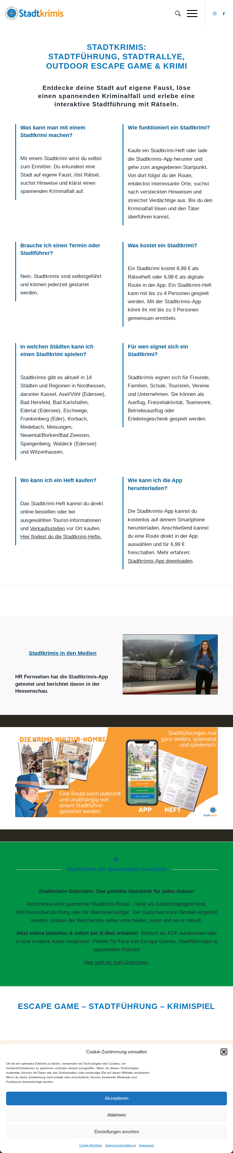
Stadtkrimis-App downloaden (160, 561)
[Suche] (175, 13)
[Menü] (189, 13)
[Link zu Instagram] (214, 13)
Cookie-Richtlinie (90, 1145)
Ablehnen (116, 1114)
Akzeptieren (116, 1098)
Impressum (146, 1145)
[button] (224, 1052)
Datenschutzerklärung (120, 1145)
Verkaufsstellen (47, 528)
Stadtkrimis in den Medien (62, 653)
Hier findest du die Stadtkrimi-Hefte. (61, 537)
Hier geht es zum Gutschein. (116, 962)
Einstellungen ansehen (116, 1131)
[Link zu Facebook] (223, 13)
